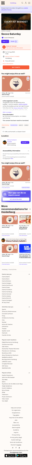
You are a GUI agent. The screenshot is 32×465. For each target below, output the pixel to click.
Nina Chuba (5, 390)
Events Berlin (6, 276)
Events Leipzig (6, 296)
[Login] (26, 3)
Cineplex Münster (7, 363)
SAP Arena (5, 366)
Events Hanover (6, 294)
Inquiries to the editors (16, 417)
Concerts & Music (7, 313)
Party (3, 316)
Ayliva (3, 381)
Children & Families (8, 318)
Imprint (16, 432)
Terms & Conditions (16, 442)
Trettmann (5, 394)
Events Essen (6, 287)
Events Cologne (6, 283)
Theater (4, 328)
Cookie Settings (16, 440)
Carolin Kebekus (7, 388)
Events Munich (6, 298)
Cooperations (16, 412)
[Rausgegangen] (3, 3)
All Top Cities (6, 302)
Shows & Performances (9, 311)
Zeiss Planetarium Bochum (10, 355)
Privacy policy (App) (16, 437)
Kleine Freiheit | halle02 (12, 56)
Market (4, 322)
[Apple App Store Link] (10, 455)
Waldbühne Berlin (7, 357)
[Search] (22, 3)
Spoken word (6, 331)
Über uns (16, 422)
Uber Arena (5, 346)
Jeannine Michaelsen (8, 377)
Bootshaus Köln (6, 353)
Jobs (16, 420)
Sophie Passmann (7, 375)
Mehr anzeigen (7, 112)
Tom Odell (5, 401)
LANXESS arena (6, 361)
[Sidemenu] (29, 2)
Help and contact (16, 408)
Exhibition (5, 326)
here (12, 158)
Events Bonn (6, 279)
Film (3, 320)
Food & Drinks (14, 125)
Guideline (16, 430)
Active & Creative (7, 324)
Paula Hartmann (7, 396)
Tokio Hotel (5, 399)
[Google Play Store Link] (21, 455)
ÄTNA (3, 392)
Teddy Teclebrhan (7, 386)
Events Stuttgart (7, 300)
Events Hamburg (7, 291)
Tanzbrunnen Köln (7, 344)
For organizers (16, 410)
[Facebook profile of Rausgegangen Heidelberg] (16, 447)
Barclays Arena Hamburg (9, 359)
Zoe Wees (4, 379)
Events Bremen (6, 281)
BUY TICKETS (16, 67)
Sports (4, 309)
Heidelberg (4, 269)
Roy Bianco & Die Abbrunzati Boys (12, 384)
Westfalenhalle (6, 368)
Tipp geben (16, 415)
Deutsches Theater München (10, 348)
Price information (8, 63)
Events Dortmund (7, 285)
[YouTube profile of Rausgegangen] (19, 447)
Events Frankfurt (7, 289)
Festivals (4, 333)
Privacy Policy (16, 435)
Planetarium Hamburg (8, 351)
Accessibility (16, 425)
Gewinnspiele (16, 427)
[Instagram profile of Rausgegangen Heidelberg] (12, 447)
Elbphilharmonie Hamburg (10, 342)
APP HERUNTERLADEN (19, 200)
